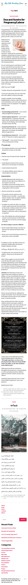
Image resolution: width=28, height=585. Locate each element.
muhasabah (19, 495)
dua (22, 389)
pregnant (19, 393)
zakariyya (8, 395)
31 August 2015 (22, 408)
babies (9, 389)
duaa (25, 389)
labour (22, 390)
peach (4, 496)
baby (13, 389)
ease (7, 390)
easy (10, 390)
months (20, 392)
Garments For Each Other (8, 528)
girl (12, 390)
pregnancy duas (13, 393)
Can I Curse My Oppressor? (9, 534)
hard (15, 390)
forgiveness (11, 495)
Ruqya (3, 568)
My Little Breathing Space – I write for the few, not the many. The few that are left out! (10, 580)
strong (15, 496)
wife (23, 393)
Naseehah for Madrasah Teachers (11, 537)
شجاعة (14, 405)
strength (11, 496)
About (3, 513)
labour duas (6, 392)
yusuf (4, 395)
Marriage (4, 554)
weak (22, 496)
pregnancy (5, 393)
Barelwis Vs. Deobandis (8, 531)
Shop (2, 507)
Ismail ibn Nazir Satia (10, 26)
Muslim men (4, 558)
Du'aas (3, 552)
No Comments (14, 411)
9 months (5, 389)
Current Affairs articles (8, 548)
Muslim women (14, 16)
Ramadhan (4, 566)
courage (5, 495)
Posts (3, 509)
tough (18, 496)
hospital (18, 390)
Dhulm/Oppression (7, 550)
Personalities (5, 562)
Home (3, 505)
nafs (24, 495)
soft (8, 496)
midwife (16, 392)
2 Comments (15, 28)
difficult (19, 389)
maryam (11, 392)
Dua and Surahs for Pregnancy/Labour (14, 21)
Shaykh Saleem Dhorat (8, 570)
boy (15, 389)
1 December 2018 (22, 26)
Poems (14, 401)
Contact (3, 511)
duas (4, 390)
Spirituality (4, 573)
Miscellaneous (5, 556)
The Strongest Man (7, 540)
